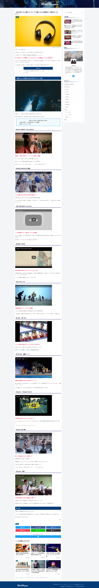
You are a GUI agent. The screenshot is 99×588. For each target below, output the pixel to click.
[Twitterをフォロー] (38, 536)
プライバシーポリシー (64, 584)
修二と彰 (73, 65)
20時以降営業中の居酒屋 (68, 84)
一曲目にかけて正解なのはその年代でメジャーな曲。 (35, 70)
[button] (82, 12)
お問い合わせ (56, 584)
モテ (65, 109)
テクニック (67, 112)
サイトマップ (71, 584)
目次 (37, 68)
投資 (65, 119)
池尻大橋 (67, 104)
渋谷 (66, 107)
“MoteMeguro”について (79, 584)
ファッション (67, 114)
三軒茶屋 (67, 94)
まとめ (26, 72)
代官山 (66, 99)
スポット (66, 91)
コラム (65, 89)
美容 (66, 117)
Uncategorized (67, 86)
